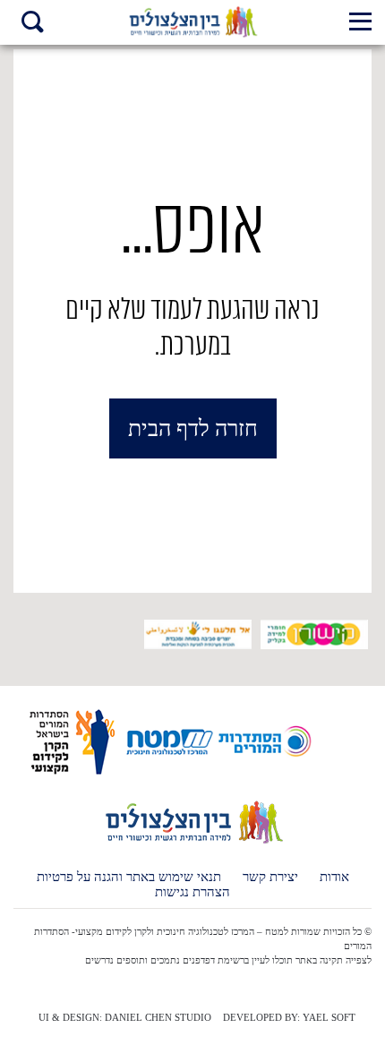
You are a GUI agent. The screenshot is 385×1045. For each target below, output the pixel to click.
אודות (334, 877)
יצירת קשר (270, 877)
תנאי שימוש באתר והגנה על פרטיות (129, 877)
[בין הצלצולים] (193, 843)
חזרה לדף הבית (193, 428)
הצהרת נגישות (192, 892)
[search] (32, 23)
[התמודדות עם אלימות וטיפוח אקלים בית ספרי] (193, 22)
